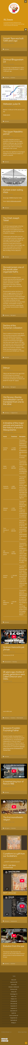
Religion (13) (13, 998)
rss (10, 1032)
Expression (14, 921)
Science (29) (13, 984)
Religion (13, 315)
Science (13, 77)
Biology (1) (13, 1022)
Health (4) (13, 1013)
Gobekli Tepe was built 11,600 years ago (13, 39)
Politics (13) (13, 996)
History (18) (13, 991)
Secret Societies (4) (13, 1015)
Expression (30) (13, 982)
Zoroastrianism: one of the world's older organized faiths (13, 269)
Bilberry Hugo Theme (22, 1032)
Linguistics (14, 412)
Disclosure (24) (13, 989)
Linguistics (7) (14, 1008)
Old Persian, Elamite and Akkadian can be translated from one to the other (13, 400)
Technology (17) (13, 994)
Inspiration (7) (14, 1006)
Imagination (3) (13, 1017)
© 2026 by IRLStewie (5, 1032)
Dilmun (6, 368)
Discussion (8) (14, 1003)
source (17, 380)
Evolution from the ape (13, 946)
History (7, 49)
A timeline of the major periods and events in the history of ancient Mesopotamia (13, 426)
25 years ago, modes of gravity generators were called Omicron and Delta (14, 675)
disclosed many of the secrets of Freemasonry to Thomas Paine (13, 748)
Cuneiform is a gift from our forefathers (14, 855)
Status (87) (13, 979)
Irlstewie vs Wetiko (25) (13, 987)
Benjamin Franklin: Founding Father (11, 729)
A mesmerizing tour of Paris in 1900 (13, 783)
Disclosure (20, 717)
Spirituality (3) (14, 1020)
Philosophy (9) (14, 1001)
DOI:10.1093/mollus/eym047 (14, 201)
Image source (6, 115)
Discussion (8, 661)
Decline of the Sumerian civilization (12, 327)
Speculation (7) (13, 1010)
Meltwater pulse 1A (11, 104)
